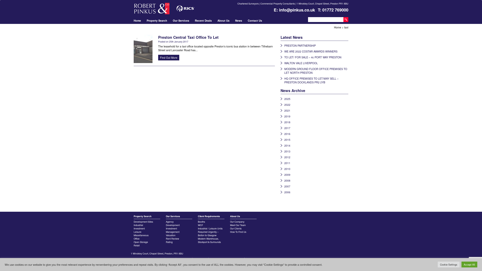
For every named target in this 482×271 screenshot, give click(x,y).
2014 (287, 145)
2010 (287, 169)
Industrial (138, 225)
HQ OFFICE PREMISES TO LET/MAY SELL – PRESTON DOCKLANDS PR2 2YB (311, 80)
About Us (223, 20)
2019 (287, 116)
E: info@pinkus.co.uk (294, 9)
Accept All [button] (469, 264)
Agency (170, 221)
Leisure (137, 231)
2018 (287, 122)
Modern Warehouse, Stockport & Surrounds (209, 240)
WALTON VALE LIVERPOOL (301, 63)
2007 (287, 186)
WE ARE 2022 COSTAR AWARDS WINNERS (310, 51)
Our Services (181, 20)
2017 (287, 128)
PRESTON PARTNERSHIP (300, 45)
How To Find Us (238, 231)
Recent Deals (203, 20)
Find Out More (168, 57)
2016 (287, 134)
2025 (287, 99)
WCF (200, 225)
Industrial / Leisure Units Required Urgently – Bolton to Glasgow (210, 232)
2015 (287, 140)
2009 (287, 175)
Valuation (170, 235)
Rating (169, 242)
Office (137, 238)
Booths (201, 221)
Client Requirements (209, 216)
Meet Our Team (238, 225)
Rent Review (172, 238)
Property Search (157, 20)
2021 (287, 110)
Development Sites (143, 221)
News (238, 20)
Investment (139, 228)
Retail (137, 245)
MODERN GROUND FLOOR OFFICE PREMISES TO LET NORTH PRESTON (315, 71)
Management (172, 231)
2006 (287, 192)
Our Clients (236, 228)
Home (137, 20)
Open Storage (141, 242)
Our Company (237, 221)
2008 (287, 180)
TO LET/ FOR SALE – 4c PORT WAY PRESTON (312, 57)
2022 (287, 105)
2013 (287, 151)
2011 (287, 163)
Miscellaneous (141, 235)
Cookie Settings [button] (448, 264)
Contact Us (255, 20)
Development (173, 225)
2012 (287, 157)
